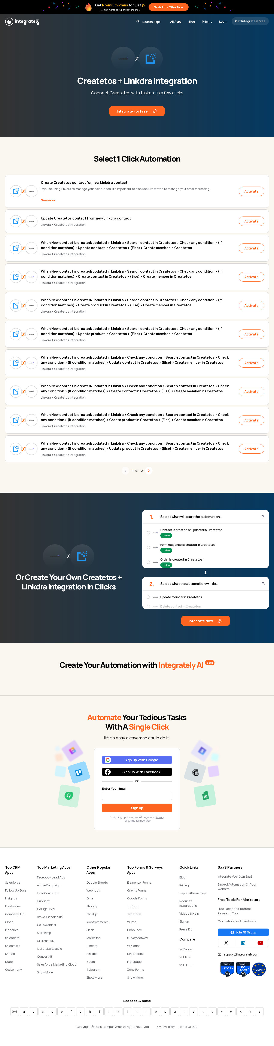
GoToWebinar (46, 925)
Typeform (134, 914)
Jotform (132, 906)
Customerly (13, 969)
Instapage (134, 962)
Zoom (90, 962)
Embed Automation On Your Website (237, 886)
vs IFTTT (185, 965)
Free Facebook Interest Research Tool (234, 911)
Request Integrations (188, 903)
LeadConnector (48, 893)
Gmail (90, 898)
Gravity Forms (136, 890)
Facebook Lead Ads (51, 877)
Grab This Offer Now (168, 7)
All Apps (176, 21)
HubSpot (43, 901)
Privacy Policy (165, 1027)
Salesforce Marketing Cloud (56, 964)
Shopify (91, 906)
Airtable (92, 954)
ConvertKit (44, 956)
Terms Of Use (187, 1027)
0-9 (14, 1011)
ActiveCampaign (48, 885)
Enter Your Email (114, 788)
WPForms (133, 946)
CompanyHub (14, 914)
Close (9, 922)
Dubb (9, 962)
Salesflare (12, 938)
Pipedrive (11, 930)
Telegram (93, 969)
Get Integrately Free (250, 21)
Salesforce (13, 882)
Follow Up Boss (16, 890)
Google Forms (137, 898)
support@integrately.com (241, 954)
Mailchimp (44, 933)
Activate (251, 191)
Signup (184, 921)
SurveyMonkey (137, 938)
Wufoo (132, 922)
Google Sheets (97, 882)
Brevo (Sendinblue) (50, 917)
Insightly (11, 898)
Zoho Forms (135, 969)
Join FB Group (246, 932)
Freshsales (13, 906)
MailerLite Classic (49, 949)
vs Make (185, 957)
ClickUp (91, 914)
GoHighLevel (46, 909)
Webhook (93, 890)
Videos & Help (189, 913)
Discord (92, 946)
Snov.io (10, 954)
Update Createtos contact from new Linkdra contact (86, 218)
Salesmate (12, 946)
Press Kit (185, 929)
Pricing (207, 21)
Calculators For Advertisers (237, 921)
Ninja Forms (135, 954)
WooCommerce (97, 922)
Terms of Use (143, 820)
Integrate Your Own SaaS (235, 876)
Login (223, 21)
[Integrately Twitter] (226, 943)
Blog (191, 21)
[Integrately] (22, 22)
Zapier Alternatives (193, 893)
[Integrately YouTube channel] (260, 943)
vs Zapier (185, 949)
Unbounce (134, 930)
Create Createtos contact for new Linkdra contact (84, 182)
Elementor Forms (139, 882)
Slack (90, 930)
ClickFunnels (46, 941)
